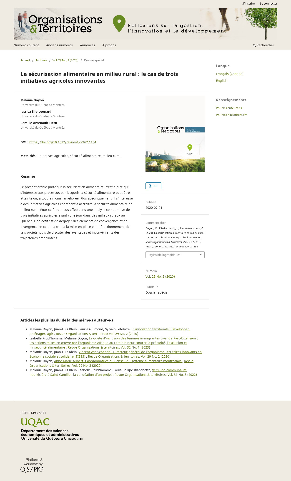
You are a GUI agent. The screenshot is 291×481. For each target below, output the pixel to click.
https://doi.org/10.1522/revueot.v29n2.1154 (62, 142)
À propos (109, 45)
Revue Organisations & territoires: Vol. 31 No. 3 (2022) (156, 374)
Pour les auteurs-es (229, 108)
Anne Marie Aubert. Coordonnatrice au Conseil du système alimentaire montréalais (118, 361)
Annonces (87, 45)
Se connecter (268, 3)
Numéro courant (26, 45)
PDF (155, 186)
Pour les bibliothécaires (231, 115)
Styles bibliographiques (164, 255)
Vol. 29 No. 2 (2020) (65, 60)
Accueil (25, 60)
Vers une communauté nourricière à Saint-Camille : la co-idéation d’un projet (108, 372)
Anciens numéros (59, 45)
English (221, 80)
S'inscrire (248, 3)
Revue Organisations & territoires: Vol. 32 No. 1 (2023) (109, 347)
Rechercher (265, 45)
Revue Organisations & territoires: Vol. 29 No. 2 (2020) (97, 333)
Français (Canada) (229, 74)
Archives (41, 60)
